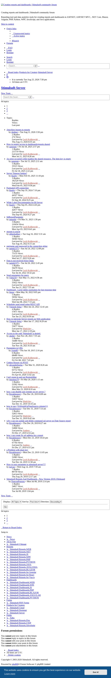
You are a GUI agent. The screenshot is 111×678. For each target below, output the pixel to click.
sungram (13, 147)
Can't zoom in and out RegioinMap (21, 377)
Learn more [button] (9, 674)
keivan (12, 467)
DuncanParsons (18, 481)
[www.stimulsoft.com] (55, 6)
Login (9, 59)
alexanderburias (16, 365)
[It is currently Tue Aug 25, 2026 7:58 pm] (7, 77)
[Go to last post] (39, 139)
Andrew (26, 430)
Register (10, 62)
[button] (7, 113)
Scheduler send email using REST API (23, 304)
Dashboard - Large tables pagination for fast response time (31, 290)
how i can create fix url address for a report (24, 435)
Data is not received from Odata (20, 261)
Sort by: (26, 502)
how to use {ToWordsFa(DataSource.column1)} (27, 406)
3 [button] (7, 111)
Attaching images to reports (18, 130)
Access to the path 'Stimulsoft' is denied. (23, 333)
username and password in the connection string (26, 246)
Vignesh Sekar (15, 307)
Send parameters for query (17, 275)
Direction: (45, 502)
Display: (7, 502)
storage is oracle (13, 231)
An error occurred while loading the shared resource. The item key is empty (38, 159)
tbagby (14, 176)
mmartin (12, 219)
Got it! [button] (96, 672)
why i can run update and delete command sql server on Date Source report (38, 421)
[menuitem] (21, 33)
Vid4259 (13, 278)
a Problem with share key (17, 450)
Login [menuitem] (9, 50)
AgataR (14, 350)
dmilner (14, 132)
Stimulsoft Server (13, 87)
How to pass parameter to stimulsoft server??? (26, 464)
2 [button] (7, 108)
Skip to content (7, 24)
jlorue (11, 292)
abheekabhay (14, 234)
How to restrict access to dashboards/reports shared (28, 144)
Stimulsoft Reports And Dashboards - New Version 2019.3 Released (35, 479)
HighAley (27, 328)
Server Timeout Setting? (16, 173)
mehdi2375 (14, 248)
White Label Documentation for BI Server (24, 202)
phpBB (15, 664)
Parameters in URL (14, 348)
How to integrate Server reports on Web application (28, 319)
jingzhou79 (14, 379)
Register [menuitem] (10, 52)
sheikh (12, 336)
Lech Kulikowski (30, 139)
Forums (9, 43)
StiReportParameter (14, 217)
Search (9, 57)
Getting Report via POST (17, 362)
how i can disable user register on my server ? (25, 392)
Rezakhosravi (15, 394)
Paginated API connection (17, 188)
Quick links (11, 28)
